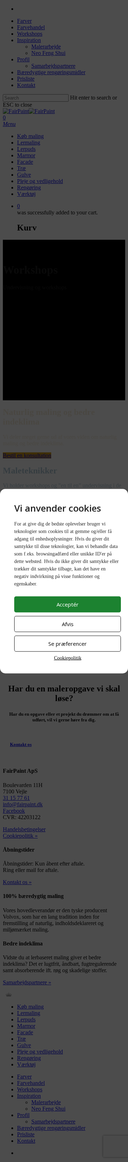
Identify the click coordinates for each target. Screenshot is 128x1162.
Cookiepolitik (67, 657)
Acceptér (68, 604)
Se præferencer (67, 643)
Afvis (68, 624)
